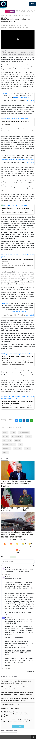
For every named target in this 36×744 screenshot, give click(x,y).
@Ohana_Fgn (13, 159)
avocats (28, 448)
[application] (18, 39)
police (13, 432)
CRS (20, 444)
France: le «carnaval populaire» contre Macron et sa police (17, 260)
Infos (2, 15)
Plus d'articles (18, 726)
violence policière (16, 436)
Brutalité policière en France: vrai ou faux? (15, 208)
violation (5, 436)
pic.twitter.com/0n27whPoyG (21, 97)
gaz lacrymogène (24, 432)
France (21, 15)
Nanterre (5, 452)
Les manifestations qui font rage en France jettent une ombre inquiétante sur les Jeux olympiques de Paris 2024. (17, 406)
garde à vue (18, 448)
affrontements (7, 440)
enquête (28, 436)
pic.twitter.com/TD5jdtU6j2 (26, 159)
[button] (18, 39)
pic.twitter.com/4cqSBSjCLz (18, 311)
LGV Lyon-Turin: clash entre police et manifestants (17, 357)
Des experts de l (6, 124)
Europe (15, 15)
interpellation (6, 448)
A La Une (8, 15)
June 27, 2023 (30, 100)
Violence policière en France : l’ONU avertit (15, 121)
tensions (17, 440)
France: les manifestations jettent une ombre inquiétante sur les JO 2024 (17, 402)
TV (32, 4)
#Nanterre (6, 93)
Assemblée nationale (8, 444)
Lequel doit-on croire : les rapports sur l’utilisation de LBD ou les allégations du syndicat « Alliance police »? (17, 211)
